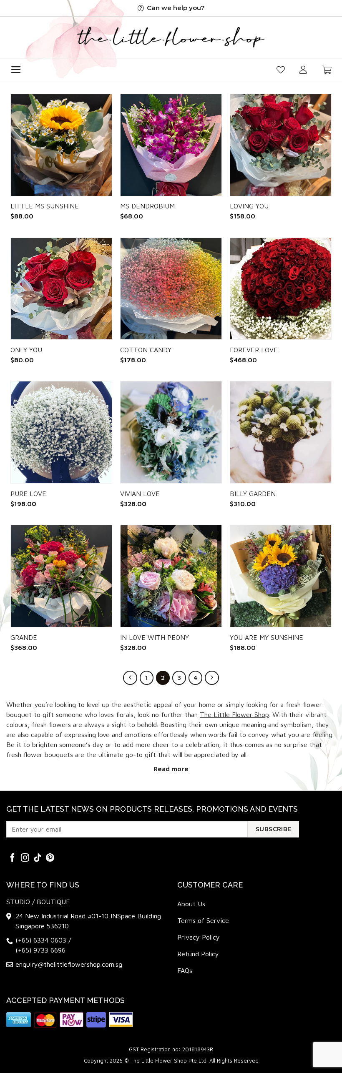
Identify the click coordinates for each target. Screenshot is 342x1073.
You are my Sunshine (266, 637)
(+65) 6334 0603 (41, 940)
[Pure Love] (61, 432)
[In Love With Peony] (171, 576)
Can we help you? (176, 8)
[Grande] (61, 576)
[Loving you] (281, 145)
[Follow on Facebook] (12, 858)
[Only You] (61, 289)
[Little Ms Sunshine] (61, 145)
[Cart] (327, 69)
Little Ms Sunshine (44, 206)
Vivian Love (140, 493)
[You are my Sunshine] (281, 576)
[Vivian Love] (171, 432)
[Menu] (16, 69)
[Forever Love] (281, 289)
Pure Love (28, 493)
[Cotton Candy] (171, 289)
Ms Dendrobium (147, 206)
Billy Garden (253, 493)
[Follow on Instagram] (25, 858)
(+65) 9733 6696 (40, 950)
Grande (23, 637)
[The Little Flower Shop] (171, 37)
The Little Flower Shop (234, 714)
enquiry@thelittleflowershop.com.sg (68, 964)
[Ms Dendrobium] (171, 145)
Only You (26, 349)
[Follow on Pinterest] (50, 858)
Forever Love (254, 349)
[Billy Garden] (281, 432)
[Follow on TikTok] (37, 858)
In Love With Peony (154, 637)
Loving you (249, 206)
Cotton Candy (145, 349)
